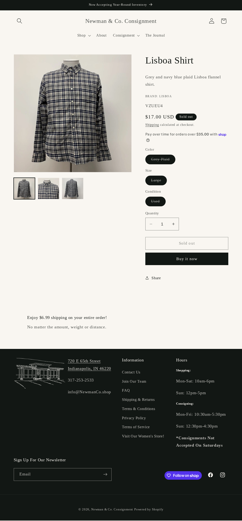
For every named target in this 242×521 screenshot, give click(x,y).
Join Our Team (134, 381)
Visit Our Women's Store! (143, 436)
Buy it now (186, 259)
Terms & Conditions (138, 409)
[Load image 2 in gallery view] (48, 188)
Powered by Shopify (149, 509)
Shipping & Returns (138, 400)
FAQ (126, 390)
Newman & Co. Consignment (112, 509)
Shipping (152, 125)
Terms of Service (136, 427)
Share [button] (156, 278)
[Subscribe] (105, 474)
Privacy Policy (134, 418)
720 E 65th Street (84, 361)
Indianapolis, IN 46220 (89, 368)
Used (158, 202)
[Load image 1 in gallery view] (24, 188)
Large (159, 181)
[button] (20, 21)
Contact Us (131, 372)
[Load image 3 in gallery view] (72, 188)
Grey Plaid (163, 160)
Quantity (152, 213)
